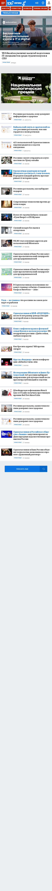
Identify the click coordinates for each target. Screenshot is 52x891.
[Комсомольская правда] (14, 3)
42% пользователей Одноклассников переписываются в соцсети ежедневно (31, 144)
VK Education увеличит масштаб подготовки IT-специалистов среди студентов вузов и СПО (26, 56)
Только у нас (16, 8)
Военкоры (28, 8)
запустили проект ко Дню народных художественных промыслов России (32, 435)
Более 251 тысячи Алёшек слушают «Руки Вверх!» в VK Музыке (30, 216)
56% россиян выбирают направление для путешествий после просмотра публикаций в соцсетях (31, 376)
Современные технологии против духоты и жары (32, 203)
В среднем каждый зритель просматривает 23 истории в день (31, 174)
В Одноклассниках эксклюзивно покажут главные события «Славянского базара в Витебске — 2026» (32, 287)
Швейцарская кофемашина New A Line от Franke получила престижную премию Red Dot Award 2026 (31, 392)
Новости (5, 8)
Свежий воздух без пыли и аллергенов (26, 229)
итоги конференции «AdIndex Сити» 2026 (31, 360)
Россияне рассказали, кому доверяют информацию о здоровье (31, 115)
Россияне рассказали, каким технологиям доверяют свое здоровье (31, 407)
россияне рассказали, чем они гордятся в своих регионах (31, 129)
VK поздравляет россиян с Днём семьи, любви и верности (32, 332)
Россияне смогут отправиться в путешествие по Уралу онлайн (31, 159)
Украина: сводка (40, 8)
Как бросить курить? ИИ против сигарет (29, 347)
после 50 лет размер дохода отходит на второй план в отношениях (31, 315)
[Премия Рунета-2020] (24, 3)
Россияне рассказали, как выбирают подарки (30, 190)
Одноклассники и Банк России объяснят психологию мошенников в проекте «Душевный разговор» (31, 452)
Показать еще (22, 469)
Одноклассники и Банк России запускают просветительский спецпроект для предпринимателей (31, 256)
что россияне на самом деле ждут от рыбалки (24, 301)
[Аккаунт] (49, 3)
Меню (3, 3)
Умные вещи (6, 62)
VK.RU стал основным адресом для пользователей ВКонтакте (30, 242)
